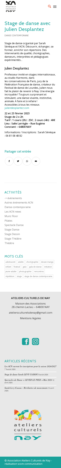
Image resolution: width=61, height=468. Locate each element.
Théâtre (9, 243)
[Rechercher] (48, 6)
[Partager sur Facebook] (9, 161)
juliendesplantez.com (17, 108)
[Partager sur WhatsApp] (27, 161)
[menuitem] (48, 6)
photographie (25, 271)
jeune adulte (10, 271)
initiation (48, 266)
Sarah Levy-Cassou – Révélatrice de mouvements (26, 387)
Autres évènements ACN (19, 202)
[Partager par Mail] (36, 161)
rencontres (39, 271)
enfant (8, 266)
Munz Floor (11, 216)
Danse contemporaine (17, 35)
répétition (9, 276)
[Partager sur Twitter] (18, 161)
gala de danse (35, 266)
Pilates (8, 220)
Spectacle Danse (14, 225)
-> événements (13, 198)
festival (17, 266)
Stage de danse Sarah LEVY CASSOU (21, 374)
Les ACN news (13, 211)
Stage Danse (12, 229)
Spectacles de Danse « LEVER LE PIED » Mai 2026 (28, 379)
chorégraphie (32, 262)
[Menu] (54, 6)
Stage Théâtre (13, 238)
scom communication (30, 464)
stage (19, 276)
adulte (21, 262)
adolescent (10, 262)
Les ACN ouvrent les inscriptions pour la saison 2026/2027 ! (30, 368)
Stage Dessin (12, 234)
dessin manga (47, 262)
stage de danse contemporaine (38, 276)
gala (24, 266)
